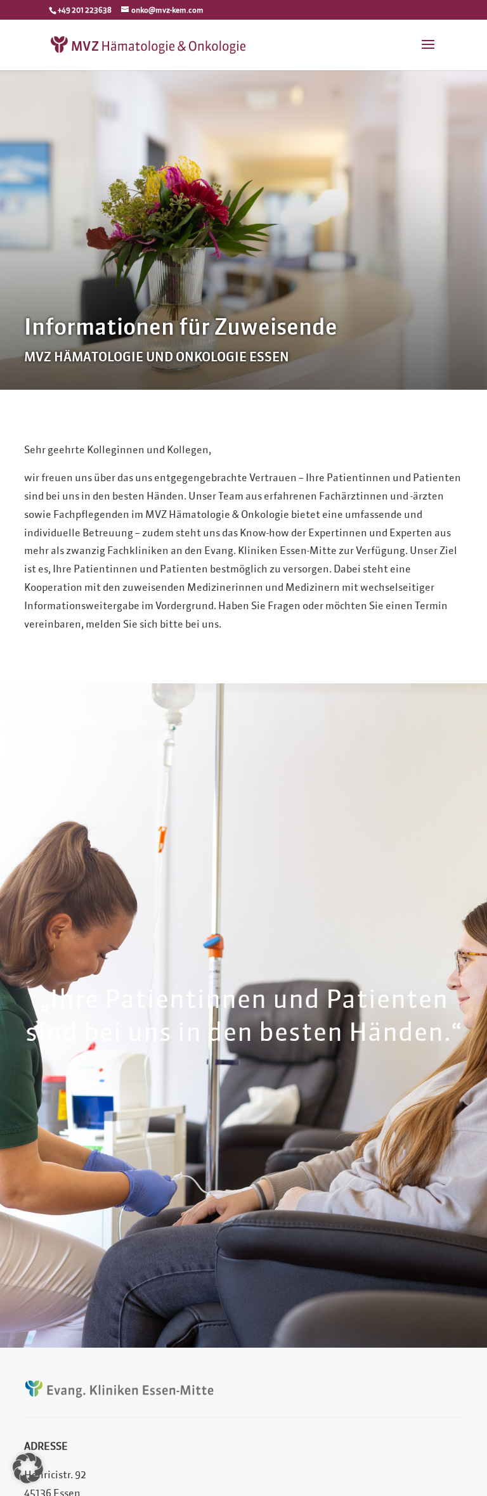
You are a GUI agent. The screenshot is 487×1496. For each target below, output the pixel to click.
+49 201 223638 (85, 9)
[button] (28, 1468)
